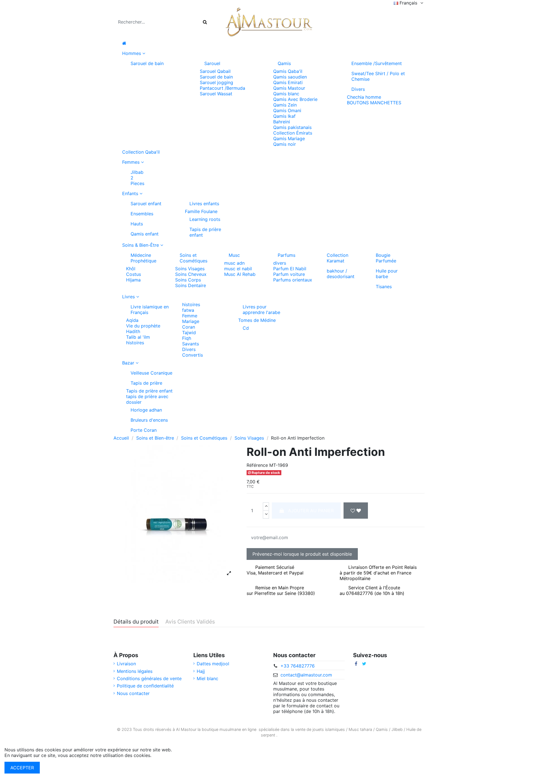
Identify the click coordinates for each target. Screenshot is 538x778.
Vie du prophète (143, 326)
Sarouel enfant (146, 203)
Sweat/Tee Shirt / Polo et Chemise (378, 76)
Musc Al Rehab (240, 274)
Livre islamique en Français (150, 309)
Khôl (130, 268)
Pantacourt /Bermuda (222, 88)
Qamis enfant (145, 234)
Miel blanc (207, 678)
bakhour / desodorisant (340, 273)
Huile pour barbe (387, 273)
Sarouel (212, 63)
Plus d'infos (165, 755)
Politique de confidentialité (145, 686)
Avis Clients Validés (190, 622)
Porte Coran (144, 430)
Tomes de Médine (257, 320)
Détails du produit (136, 622)
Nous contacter (133, 693)
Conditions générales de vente (149, 678)
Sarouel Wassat (216, 93)
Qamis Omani (287, 110)
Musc (234, 255)
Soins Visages (190, 268)
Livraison (126, 663)
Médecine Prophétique (143, 258)
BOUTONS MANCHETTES (374, 102)
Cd (246, 328)
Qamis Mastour (289, 88)
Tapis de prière (146, 383)
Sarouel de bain (147, 63)
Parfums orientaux (292, 280)
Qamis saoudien (290, 77)
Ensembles (142, 213)
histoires (135, 342)
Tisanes (384, 286)
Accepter (22, 767)
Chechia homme (364, 97)
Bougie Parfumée (386, 258)
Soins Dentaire (190, 285)
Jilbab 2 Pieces (137, 177)
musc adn (234, 263)
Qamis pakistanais (292, 127)
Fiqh (186, 338)
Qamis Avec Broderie (295, 99)
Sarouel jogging (216, 82)
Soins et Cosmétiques (193, 258)
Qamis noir (284, 144)
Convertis (192, 355)
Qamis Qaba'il (287, 71)
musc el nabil (238, 268)
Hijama (133, 280)
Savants (190, 344)
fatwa (188, 310)
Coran (188, 327)
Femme (189, 315)
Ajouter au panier (311, 510)
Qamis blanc (286, 93)
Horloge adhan (146, 410)
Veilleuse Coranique (151, 373)
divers (279, 263)
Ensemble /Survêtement (376, 63)
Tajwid (189, 332)
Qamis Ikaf (284, 116)
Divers (358, 89)
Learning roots (204, 219)
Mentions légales (134, 671)
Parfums (286, 255)
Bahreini (281, 121)
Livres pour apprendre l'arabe (261, 309)
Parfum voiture (289, 274)
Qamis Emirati (288, 82)
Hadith (133, 331)
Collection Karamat (337, 258)
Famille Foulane (201, 211)
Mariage (190, 321)
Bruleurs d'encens (149, 420)
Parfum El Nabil (289, 268)
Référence (257, 465)
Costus (133, 274)
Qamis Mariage (289, 138)
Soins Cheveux (191, 274)
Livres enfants (204, 203)
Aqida (132, 320)
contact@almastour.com (306, 675)
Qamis (284, 63)
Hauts (137, 224)
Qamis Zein (285, 105)
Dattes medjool (213, 663)
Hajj (201, 671)
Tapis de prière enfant (205, 232)
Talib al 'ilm (138, 337)
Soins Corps (188, 280)
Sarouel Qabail (215, 71)
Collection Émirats (292, 133)
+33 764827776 (297, 666)
